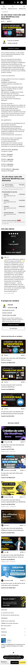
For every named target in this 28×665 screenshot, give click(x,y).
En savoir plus (13, 328)
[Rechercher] (15, 2)
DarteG (17, 40)
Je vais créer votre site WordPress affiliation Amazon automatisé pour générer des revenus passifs (12, 530)
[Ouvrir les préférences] (18, 2)
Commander (14, 662)
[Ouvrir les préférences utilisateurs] (24, 2)
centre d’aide (6, 605)
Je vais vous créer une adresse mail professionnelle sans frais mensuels (12, 412)
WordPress (5, 11)
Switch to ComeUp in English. (12, 657)
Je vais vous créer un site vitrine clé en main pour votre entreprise (13, 584)
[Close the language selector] (22, 657)
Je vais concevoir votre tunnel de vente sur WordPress (11, 386)
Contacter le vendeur (13, 48)
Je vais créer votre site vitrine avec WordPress (12, 474)
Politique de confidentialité (13, 659)
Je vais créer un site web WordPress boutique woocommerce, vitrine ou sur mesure (12, 557)
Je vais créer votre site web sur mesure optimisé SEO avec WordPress (13, 501)
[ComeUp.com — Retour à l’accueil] (2, 2)
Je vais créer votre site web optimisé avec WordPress (12, 446)
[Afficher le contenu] (25, 629)
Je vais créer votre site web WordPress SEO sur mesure (13, 359)
